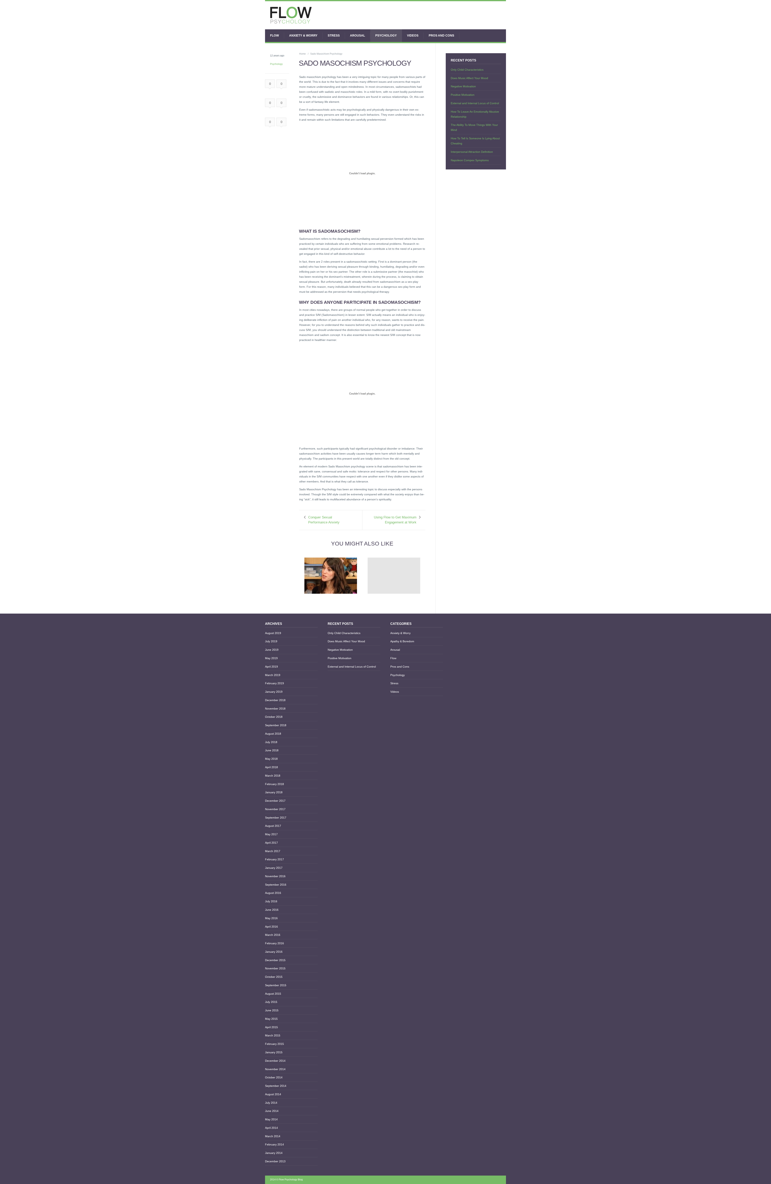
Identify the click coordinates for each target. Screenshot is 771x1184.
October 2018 (273, 716)
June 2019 (271, 649)
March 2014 (272, 1136)
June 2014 (271, 1111)
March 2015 (272, 1035)
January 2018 (273, 792)
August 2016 (273, 892)
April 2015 (271, 1027)
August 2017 (273, 825)
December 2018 (275, 700)
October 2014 (273, 1077)
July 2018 (271, 742)
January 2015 (273, 1052)
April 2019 (271, 666)
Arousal (357, 35)
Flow (274, 35)
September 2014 (275, 1085)
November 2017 (275, 809)
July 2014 (271, 1102)
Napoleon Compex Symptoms (470, 160)
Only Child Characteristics (467, 69)
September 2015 (275, 985)
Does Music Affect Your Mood (469, 78)
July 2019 (271, 641)
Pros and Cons (441, 35)
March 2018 (272, 775)
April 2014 (271, 1127)
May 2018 (271, 758)
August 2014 (273, 1094)
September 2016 (275, 884)
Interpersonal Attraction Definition (472, 151)
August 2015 (273, 993)
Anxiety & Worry (303, 35)
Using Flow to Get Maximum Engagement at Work (395, 519)
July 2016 (271, 901)
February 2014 (274, 1144)
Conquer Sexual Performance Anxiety (324, 519)
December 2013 (275, 1161)
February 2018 (274, 784)
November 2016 (275, 876)
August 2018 (273, 733)
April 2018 (271, 767)
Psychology (386, 35)
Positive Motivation (462, 94)
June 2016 (271, 909)
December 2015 (275, 960)
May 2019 (271, 658)
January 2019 (273, 691)
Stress (334, 35)
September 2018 (275, 725)
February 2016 (274, 943)
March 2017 (272, 851)
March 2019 (272, 675)
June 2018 (271, 750)
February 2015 (274, 1043)
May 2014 (271, 1119)
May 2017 (271, 834)
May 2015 (271, 1018)
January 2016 (273, 951)
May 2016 (271, 918)
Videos (412, 35)
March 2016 (272, 934)
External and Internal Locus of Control (475, 103)
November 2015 (275, 968)
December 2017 (275, 800)
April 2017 (271, 842)
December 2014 (275, 1060)
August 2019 (273, 633)
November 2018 (275, 708)
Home (302, 53)
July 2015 (271, 1001)
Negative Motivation (463, 86)
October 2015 (273, 976)
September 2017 (275, 817)
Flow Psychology (288, 1179)
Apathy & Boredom (402, 641)
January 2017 (273, 867)
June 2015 (271, 1010)
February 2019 (274, 683)
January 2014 (273, 1152)
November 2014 (275, 1069)
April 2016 (271, 926)
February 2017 (274, 859)
